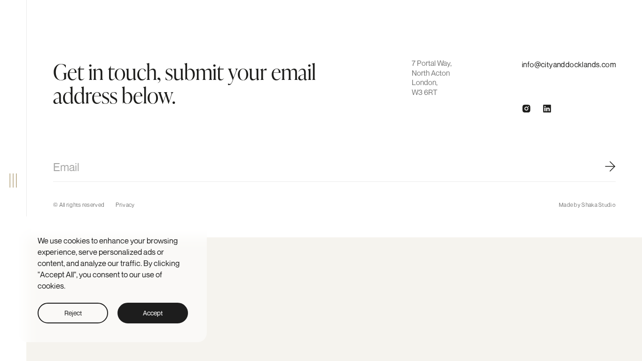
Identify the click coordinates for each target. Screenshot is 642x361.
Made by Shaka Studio (587, 204)
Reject (73, 313)
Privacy (125, 204)
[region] (113, 279)
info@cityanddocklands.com (569, 64)
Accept (153, 313)
